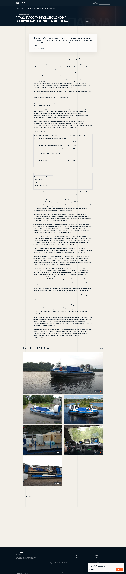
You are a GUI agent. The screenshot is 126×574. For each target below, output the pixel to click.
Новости (53, 3)
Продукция (45, 3)
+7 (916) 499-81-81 (54, 557)
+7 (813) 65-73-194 (54, 555)
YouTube (64, 572)
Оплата (77, 560)
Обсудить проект (105, 2)
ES (86, 2)
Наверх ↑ (108, 572)
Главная (38, 3)
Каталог (78, 555)
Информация (61, 3)
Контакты (70, 3)
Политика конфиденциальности (22, 573)
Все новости (27, 496)
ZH (88, 2)
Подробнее (91, 569)
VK (60, 572)
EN (85, 2)
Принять (119, 569)
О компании (97, 557)
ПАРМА (19, 553)
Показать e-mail (54, 559)
